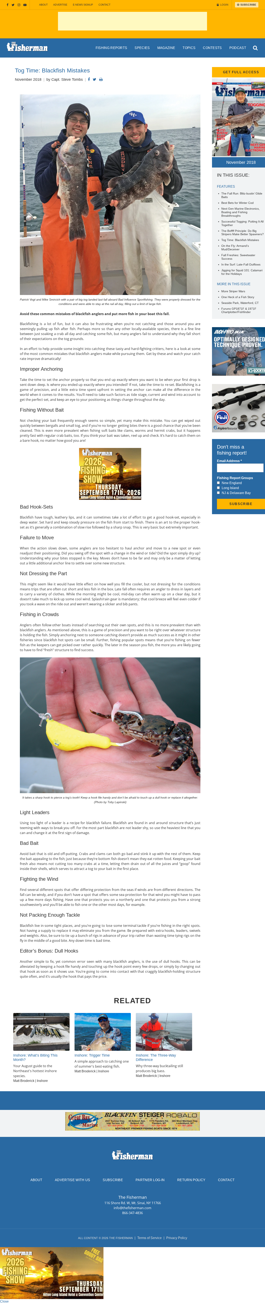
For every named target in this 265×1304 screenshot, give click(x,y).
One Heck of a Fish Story (237, 297)
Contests (212, 48)
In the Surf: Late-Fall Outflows (240, 264)
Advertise (60, 4)
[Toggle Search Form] (255, 48)
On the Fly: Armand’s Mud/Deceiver (235, 247)
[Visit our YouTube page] (24, 4)
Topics (189, 48)
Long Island (230, 488)
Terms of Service (149, 1238)
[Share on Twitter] (94, 79)
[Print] (101, 79)
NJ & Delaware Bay (236, 493)
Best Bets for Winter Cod (237, 202)
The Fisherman (27, 48)
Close (4, 1301)
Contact (104, 4)
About (43, 4)
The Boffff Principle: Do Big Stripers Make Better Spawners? (242, 232)
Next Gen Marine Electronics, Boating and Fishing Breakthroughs (240, 212)
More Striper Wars (233, 291)
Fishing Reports (111, 48)
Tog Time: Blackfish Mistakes (240, 240)
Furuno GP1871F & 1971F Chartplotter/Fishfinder (238, 310)
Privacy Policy (176, 1238)
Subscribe (113, 1180)
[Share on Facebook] (89, 79)
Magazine (166, 48)
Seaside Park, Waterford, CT (240, 303)
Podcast (237, 48)
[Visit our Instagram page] (19, 4)
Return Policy (191, 1180)
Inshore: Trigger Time (92, 1055)
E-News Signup (83, 4)
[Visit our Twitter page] (13, 4)
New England (232, 483)
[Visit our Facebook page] (7, 4)
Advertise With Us (72, 1180)
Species (142, 48)
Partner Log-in (150, 1180)
